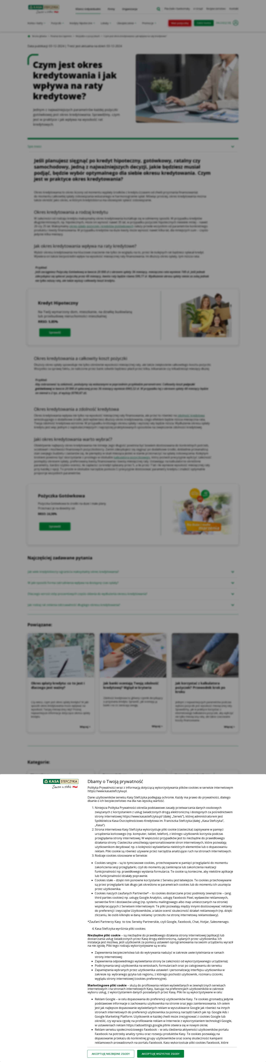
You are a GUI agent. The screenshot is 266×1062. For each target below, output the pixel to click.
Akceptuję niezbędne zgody (111, 1053)
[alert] (133, 531)
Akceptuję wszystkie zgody (161, 1053)
